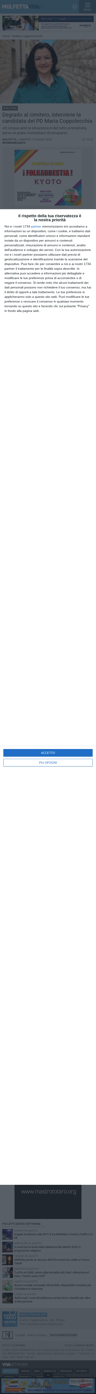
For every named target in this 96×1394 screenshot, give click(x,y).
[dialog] (48, 697)
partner (36, 226)
